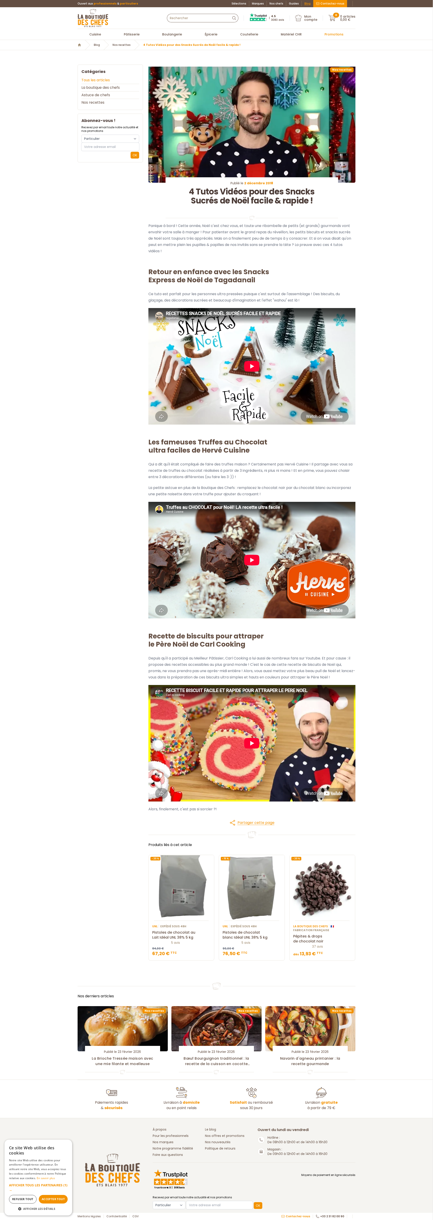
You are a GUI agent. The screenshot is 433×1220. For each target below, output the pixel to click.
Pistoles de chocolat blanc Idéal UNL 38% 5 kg (245, 935)
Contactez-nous (332, 3)
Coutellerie (249, 34)
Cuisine (95, 34)
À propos (159, 1129)
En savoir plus (46, 1178)
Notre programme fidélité (173, 1148)
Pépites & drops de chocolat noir (308, 939)
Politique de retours (220, 1148)
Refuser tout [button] (22, 1199)
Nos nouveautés (217, 1142)
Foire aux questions (168, 1154)
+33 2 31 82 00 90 (332, 1216)
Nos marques (163, 1142)
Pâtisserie (132, 34)
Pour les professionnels (171, 1136)
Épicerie (211, 34)
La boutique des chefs (100, 87)
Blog (307, 3)
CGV (135, 1216)
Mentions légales (89, 1216)
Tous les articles (95, 80)
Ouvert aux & (108, 3)
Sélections (239, 3)
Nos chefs (276, 3)
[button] (251, 823)
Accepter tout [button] (53, 1199)
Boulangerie (172, 34)
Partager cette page (255, 822)
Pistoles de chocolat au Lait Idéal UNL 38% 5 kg (173, 935)
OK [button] (135, 155)
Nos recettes (122, 45)
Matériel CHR (291, 34)
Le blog (210, 1129)
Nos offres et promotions (224, 1136)
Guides (294, 3)
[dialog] (38, 1177)
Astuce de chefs (95, 95)
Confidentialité (116, 1216)
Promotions (334, 34)
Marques (258, 3)
